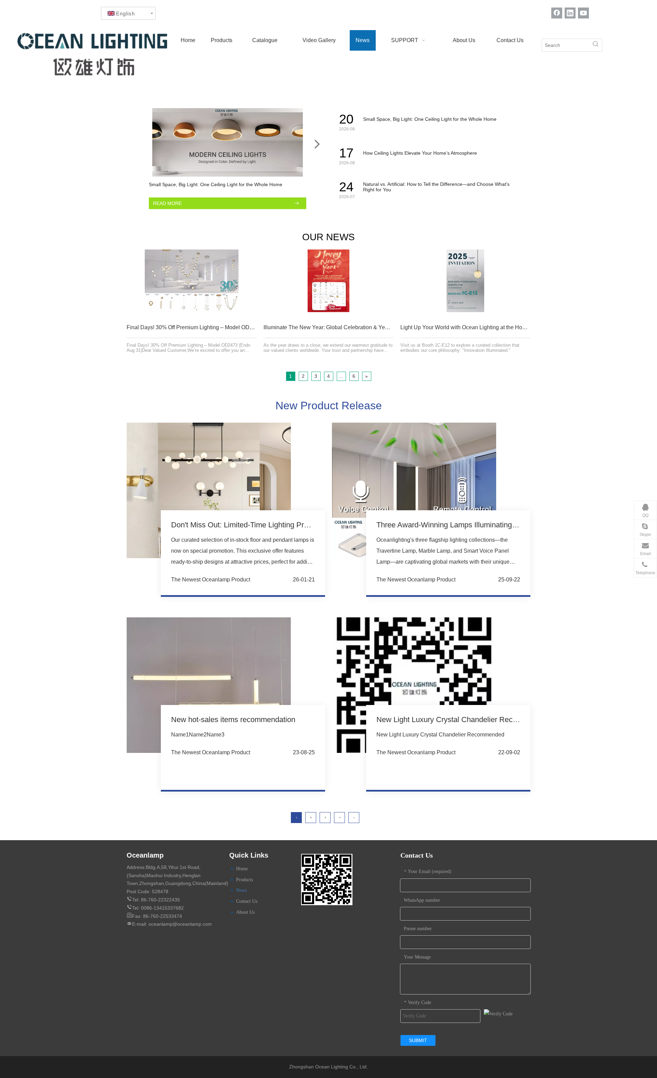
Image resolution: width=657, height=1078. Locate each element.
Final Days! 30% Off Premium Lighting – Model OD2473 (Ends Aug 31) (212, 327)
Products (244, 879)
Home (242, 868)
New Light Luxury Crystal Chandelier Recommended (463, 719)
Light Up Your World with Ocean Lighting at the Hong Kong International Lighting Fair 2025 (510, 327)
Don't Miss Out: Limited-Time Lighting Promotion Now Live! (268, 525)
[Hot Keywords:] (596, 45)
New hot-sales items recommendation (233, 719)
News (241, 890)
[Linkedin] (570, 12)
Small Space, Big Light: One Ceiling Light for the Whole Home (215, 184)
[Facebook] (556, 12)
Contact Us (246, 901)
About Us (245, 912)
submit (418, 1040)
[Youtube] (583, 12)
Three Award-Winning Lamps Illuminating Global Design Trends (480, 525)
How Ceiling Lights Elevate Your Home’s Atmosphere (420, 153)
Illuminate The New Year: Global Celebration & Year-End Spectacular (347, 327)
